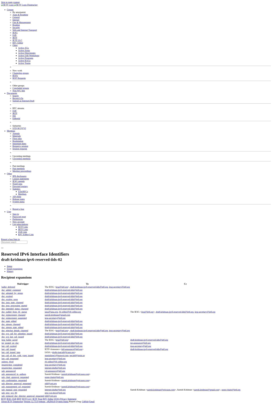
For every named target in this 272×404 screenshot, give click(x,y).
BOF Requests (19, 78)
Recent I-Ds (17, 98)
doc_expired (7, 296)
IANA (57, 399)
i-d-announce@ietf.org (55, 371)
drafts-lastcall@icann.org (63, 352)
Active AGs (23, 48)
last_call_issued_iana (11, 352)
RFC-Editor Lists (26, 234)
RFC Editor (17, 43)
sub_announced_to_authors (14, 374)
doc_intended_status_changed (15, 309)
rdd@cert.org (51, 383)
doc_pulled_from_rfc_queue (14, 312)
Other (15, 45)
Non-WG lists (18, 90)
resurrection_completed (12, 365)
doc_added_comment (11, 290)
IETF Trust (37, 399)
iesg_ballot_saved (9, 340)
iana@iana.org (51, 312)
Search (15, 96)
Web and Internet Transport (24, 30)
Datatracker (32, 5)
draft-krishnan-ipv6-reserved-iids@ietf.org (89, 287)
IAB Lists (22, 232)
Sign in (15, 214)
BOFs (15, 75)
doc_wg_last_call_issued (13, 337)
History (10, 271)
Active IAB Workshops (28, 55)
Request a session (20, 146)
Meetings (22, 194)
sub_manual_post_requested (14, 390)
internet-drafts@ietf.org (55, 368)
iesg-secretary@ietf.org (119, 287)
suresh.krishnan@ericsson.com (75, 374)
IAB (14, 35)
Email (91, 401)
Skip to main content (10, 2)
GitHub (85, 401)
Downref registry (20, 186)
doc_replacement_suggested (14, 318)
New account (18, 222)
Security (16, 27)
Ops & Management (21, 22)
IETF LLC (17, 40)
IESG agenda (18, 181)
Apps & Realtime (20, 15)
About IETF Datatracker (12, 401)
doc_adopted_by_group (12, 293)
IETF (3, 399)
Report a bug (18, 209)
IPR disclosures (19, 176)
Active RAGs (24, 60)
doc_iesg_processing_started (14, 305)
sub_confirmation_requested (14, 380)
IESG (15, 32)
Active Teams (24, 63)
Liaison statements (20, 179)
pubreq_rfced (7, 362)
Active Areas (24, 50)
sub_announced (9, 371)
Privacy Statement (68, 399)
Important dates (19, 143)
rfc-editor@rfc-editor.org (70, 312)
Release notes (18, 199)
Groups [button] (10, 9)
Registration (17, 141)
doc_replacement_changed (13, 315)
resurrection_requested (12, 368)
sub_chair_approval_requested (15, 377)
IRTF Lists (23, 229)
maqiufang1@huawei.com (56, 355)
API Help (16, 196)
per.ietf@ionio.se (77, 355)
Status (9, 266)
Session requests (19, 149)
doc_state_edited (9, 321)
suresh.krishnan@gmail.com (57, 315)
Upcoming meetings (21, 158)
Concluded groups (20, 88)
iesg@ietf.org (62, 287)
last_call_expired (9, 346)
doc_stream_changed (11, 324)
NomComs (17, 184)
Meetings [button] (11, 131)
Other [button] (9, 173)
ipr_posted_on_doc (10, 343)
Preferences (17, 219)
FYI (24, 128)
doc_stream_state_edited (12, 327)
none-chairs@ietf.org (54, 377)
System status (18, 202)
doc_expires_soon (10, 299)
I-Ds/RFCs (23, 191)
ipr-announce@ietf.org (140, 343)
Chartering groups (20, 73)
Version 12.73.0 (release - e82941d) (40, 401)
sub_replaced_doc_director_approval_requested (23, 396)
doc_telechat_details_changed (15, 330)
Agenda (16, 133)
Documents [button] (12, 93)
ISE (14, 116)
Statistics (16, 189)
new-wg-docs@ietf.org (55, 393)
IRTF (14, 38)
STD (14, 128)
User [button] (9, 211)
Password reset (19, 217)
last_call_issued (8, 349)
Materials (16, 136)
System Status (62, 401)
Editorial (16, 118)
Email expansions (15, 269)
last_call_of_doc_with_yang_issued (17, 355)
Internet (15, 20)
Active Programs (25, 58)
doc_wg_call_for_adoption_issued (17, 333)
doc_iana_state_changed (12, 302)
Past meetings (18, 168)
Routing (16, 25)
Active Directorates (26, 53)
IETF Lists (23, 227)
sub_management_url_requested (16, 386)
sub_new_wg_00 (9, 393)
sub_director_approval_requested (16, 383)
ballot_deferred (8, 287)
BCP (19, 128)
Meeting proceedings (21, 171)
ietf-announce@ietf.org (71, 349)
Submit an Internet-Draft (23, 101)
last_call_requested (10, 358)
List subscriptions (20, 224)
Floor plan (17, 138)
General (16, 17)
